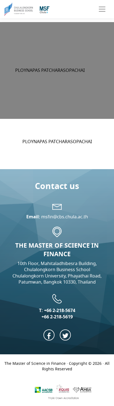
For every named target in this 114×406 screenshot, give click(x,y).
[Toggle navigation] (102, 9)
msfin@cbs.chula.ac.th (64, 217)
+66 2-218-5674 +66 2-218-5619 (58, 313)
